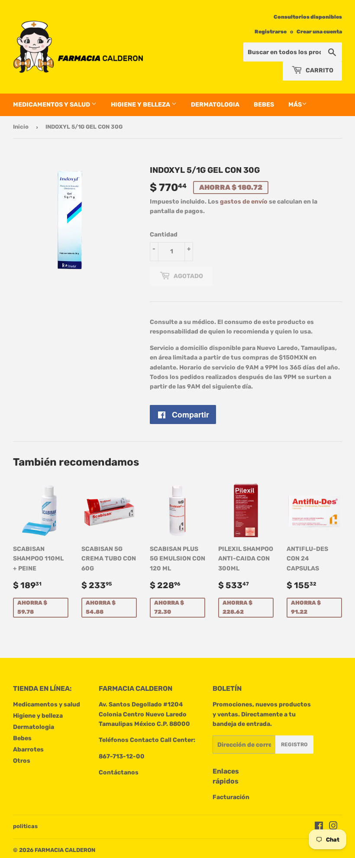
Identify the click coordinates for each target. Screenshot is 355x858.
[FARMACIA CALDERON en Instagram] (333, 827)
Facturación (231, 797)
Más (295, 104)
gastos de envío (244, 201)
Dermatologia (215, 104)
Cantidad (164, 234)
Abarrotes (28, 749)
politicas (25, 826)
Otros (21, 760)
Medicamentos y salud (52, 104)
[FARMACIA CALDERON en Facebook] (318, 827)
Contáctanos (119, 772)
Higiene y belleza (141, 104)
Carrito (318, 70)
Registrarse (271, 32)
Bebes (264, 104)
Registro (294, 744)
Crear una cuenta (319, 32)
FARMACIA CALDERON (65, 850)
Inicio (21, 126)
